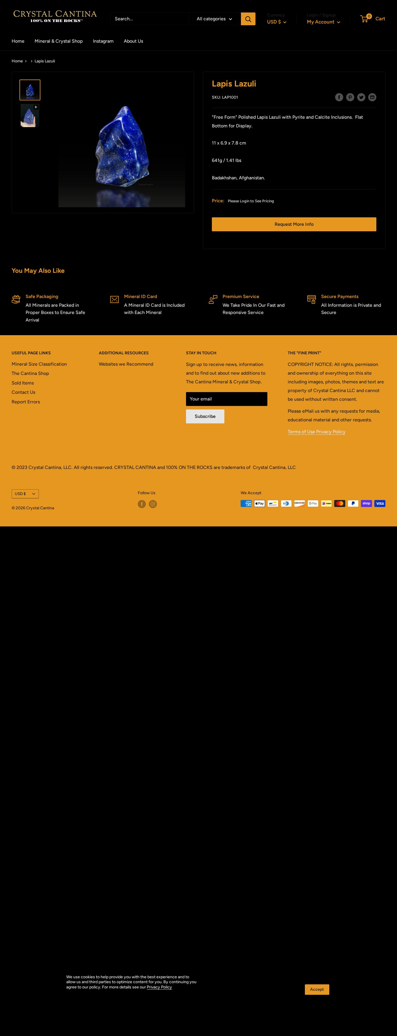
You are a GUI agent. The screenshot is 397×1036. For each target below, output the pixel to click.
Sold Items (23, 383)
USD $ (20, 493)
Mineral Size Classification (39, 364)
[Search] (248, 18)
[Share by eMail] (372, 97)
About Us (133, 41)
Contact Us (23, 392)
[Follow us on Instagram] (153, 504)
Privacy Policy (331, 431)
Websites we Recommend (126, 364)
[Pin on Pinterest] (350, 97)
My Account (321, 22)
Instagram (103, 41)
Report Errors (26, 402)
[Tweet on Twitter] (361, 97)
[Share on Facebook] (339, 97)
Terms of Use (301, 431)
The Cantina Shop (30, 373)
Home (18, 41)
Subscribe (205, 416)
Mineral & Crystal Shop (59, 41)
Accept (317, 989)
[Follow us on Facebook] (142, 504)
